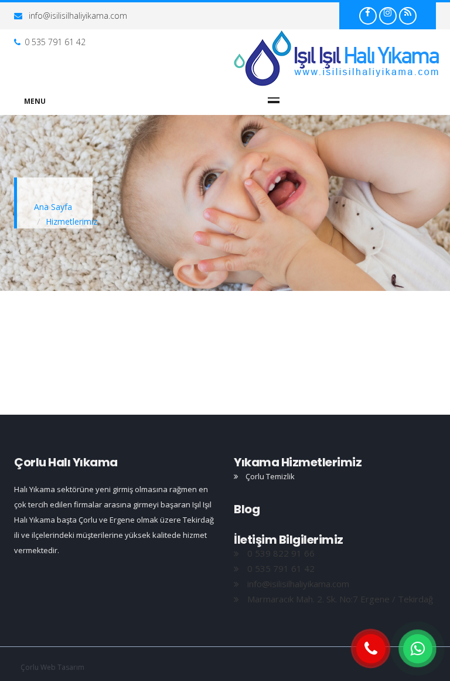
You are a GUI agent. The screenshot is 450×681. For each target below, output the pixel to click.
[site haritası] (407, 12)
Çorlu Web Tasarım (52, 667)
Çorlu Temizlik (269, 476)
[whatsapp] (417, 648)
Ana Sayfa (53, 206)
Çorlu (337, 58)
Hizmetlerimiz (71, 221)
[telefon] (371, 648)
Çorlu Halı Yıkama (66, 462)
